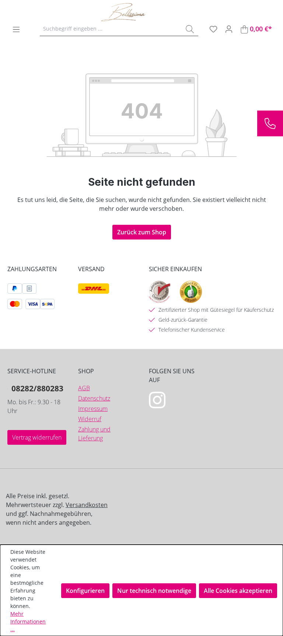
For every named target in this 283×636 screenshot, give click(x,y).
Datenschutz (94, 398)
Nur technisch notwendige (154, 591)
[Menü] (16, 29)
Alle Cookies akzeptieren (238, 591)
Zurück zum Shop (141, 232)
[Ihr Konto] (229, 28)
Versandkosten (87, 505)
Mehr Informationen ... (28, 621)
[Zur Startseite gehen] (138, 12)
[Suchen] (189, 29)
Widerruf (89, 419)
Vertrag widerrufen (37, 437)
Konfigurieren (85, 591)
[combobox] (111, 29)
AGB (84, 388)
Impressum (93, 409)
